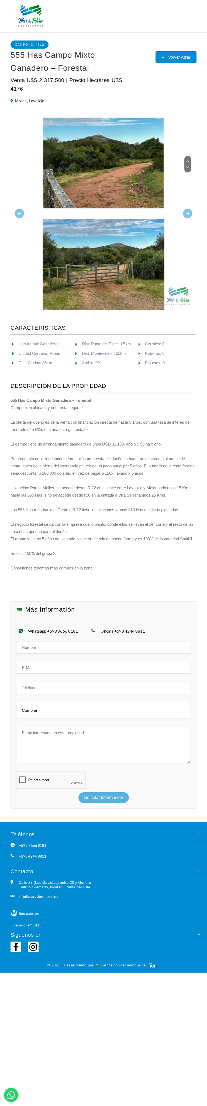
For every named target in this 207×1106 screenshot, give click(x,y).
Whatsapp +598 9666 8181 (53, 631)
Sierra (106, 965)
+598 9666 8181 (32, 845)
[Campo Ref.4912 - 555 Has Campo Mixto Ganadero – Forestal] (103, 213)
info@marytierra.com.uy (38, 896)
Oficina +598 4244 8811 (123, 631)
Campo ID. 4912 (29, 44)
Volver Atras (179, 57)
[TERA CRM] (153, 965)
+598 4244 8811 (32, 856)
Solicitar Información (103, 797)
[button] (25, 213)
